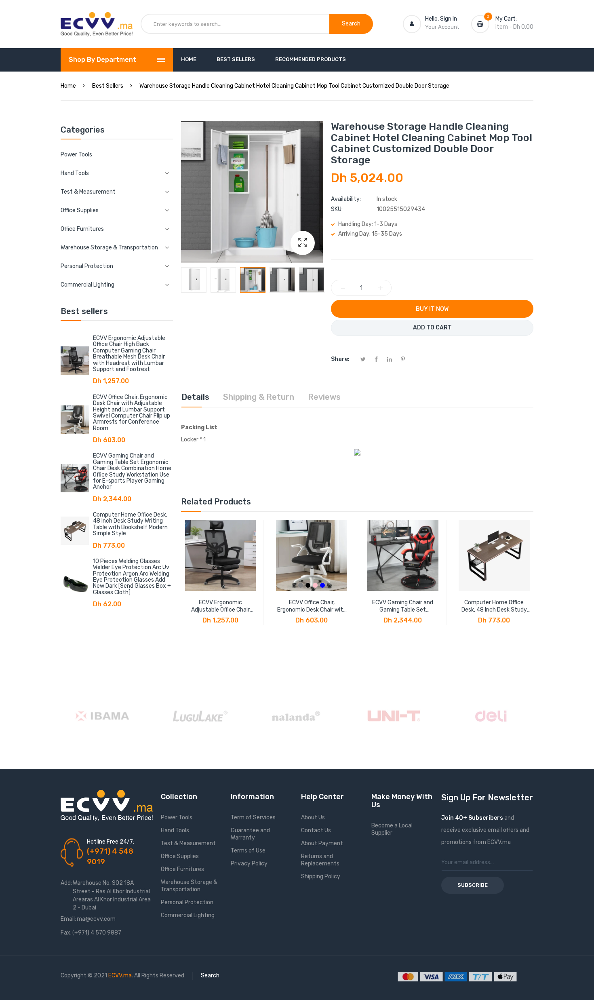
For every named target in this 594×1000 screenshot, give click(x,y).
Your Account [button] (442, 27)
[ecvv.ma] (97, 19)
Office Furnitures (182, 869)
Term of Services (253, 817)
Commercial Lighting (188, 915)
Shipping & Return (258, 397)
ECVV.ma (120, 975)
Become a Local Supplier (392, 829)
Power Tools (76, 154)
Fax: (66, 932)
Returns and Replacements (320, 860)
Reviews (324, 397)
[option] (194, 280)
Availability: (346, 199)
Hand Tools (175, 830)
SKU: (337, 209)
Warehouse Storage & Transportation (189, 886)
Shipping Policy (320, 876)
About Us (313, 817)
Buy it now (432, 309)
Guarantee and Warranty (250, 834)
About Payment (322, 843)
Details (195, 397)
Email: (68, 919)
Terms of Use (248, 850)
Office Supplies (180, 856)
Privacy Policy (249, 863)
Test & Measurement (188, 843)
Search (210, 975)
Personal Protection (187, 902)
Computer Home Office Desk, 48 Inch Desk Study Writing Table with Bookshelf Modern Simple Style (130, 524)
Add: (66, 883)
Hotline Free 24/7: (110, 841)
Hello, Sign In (441, 18)
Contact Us (316, 830)
